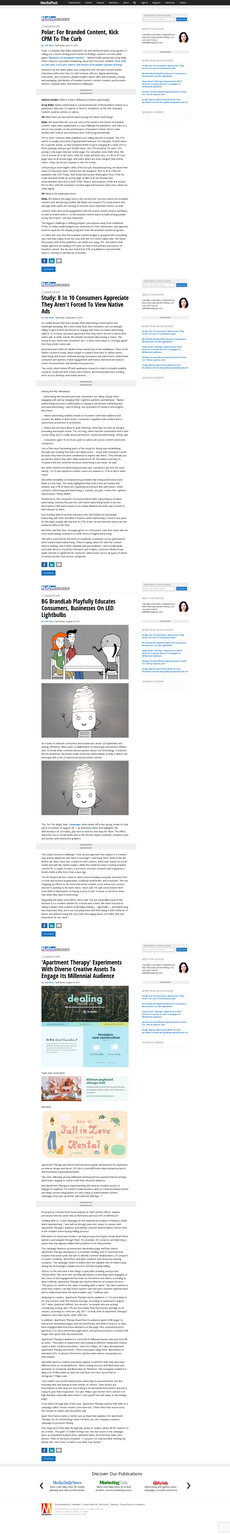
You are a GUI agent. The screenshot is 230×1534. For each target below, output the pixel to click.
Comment (48, 269)
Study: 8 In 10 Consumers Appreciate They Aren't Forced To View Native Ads (163, 67)
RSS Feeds (104, 1504)
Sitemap (114, 1504)
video (94, 827)
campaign (74, 824)
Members (114, 2)
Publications (74, 2)
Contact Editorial (89, 1504)
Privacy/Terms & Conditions (132, 1504)
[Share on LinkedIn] (52, 260)
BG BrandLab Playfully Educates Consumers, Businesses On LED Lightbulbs (164, 74)
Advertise (170, 2)
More (126, 2)
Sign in (144, 2)
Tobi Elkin (49, 45)
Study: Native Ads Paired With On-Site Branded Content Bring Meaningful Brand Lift (165, 101)
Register (156, 2)
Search (134, 2)
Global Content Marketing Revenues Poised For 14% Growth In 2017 (164, 93)
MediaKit (76, 1504)
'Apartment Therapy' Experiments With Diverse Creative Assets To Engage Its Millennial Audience (162, 84)
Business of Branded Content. (66, 57)
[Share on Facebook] (44, 260)
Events (88, 2)
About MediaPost (62, 1504)
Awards (100, 2)
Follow (182, 2)
